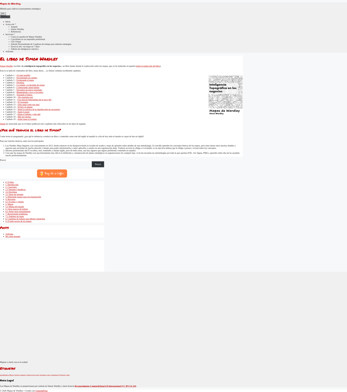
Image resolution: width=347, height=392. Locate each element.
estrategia (23, 375)
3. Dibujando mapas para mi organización (23, 197)
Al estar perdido (23, 75)
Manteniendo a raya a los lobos (30, 92)
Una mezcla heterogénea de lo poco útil (34, 100)
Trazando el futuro (24, 95)
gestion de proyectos (32, 375)
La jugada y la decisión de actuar (30, 85)
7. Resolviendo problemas (16, 214)
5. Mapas (9, 204)
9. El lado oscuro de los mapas (18, 221)
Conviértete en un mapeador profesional (28, 39)
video (68, 375)
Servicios (9, 34)
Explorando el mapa (25, 80)
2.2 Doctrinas (11, 192)
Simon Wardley (17, 29)
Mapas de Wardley (10, 3)
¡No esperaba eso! (25, 97)
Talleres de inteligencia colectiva (24, 49)
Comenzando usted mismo (27, 87)
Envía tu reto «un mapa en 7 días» (25, 46)
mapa (48, 375)
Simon (3, 124)
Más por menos (24, 117)
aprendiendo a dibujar (7, 375)
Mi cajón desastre (12, 236)
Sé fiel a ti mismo (25, 107)
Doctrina (20, 82)
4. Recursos (10, 199)
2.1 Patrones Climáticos (15, 189)
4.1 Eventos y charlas (14, 202)
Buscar (3, 160)
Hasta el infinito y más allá (29, 114)
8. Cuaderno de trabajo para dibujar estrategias (25, 219)
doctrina (17, 375)
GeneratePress (41, 391)
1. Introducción (11, 185)
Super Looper (23, 112)
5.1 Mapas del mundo (14, 206)
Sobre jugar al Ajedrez (27, 119)
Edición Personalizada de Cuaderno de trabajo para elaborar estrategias (41, 44)
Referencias (16, 31)
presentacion (55, 375)
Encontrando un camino (27, 78)
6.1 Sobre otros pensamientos (17, 211)
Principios (62, 375)
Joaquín (14, 27)
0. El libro (9, 182)
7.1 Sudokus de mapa (14, 216)
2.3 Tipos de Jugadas (14, 194)
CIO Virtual (16, 42)
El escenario (23, 102)
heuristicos (43, 375)
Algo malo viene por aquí (28, 104)
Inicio (7, 21)
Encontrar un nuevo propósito (29, 90)
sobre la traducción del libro (148, 66)
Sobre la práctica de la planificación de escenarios (39, 109)
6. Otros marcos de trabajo (16, 209)
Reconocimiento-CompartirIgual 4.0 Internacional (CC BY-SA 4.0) (105, 386)
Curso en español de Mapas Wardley (26, 37)
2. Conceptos (11, 187)
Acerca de (9, 24)
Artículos (9, 51)
